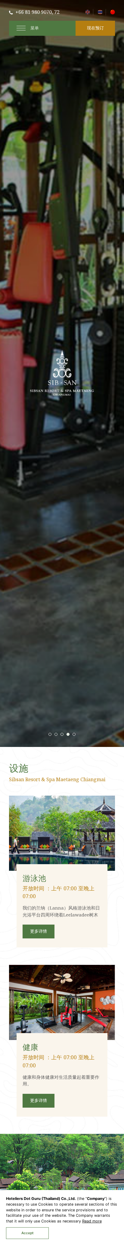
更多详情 (38, 931)
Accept (27, 1233)
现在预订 (95, 28)
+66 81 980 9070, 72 (37, 13)
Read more (92, 1221)
